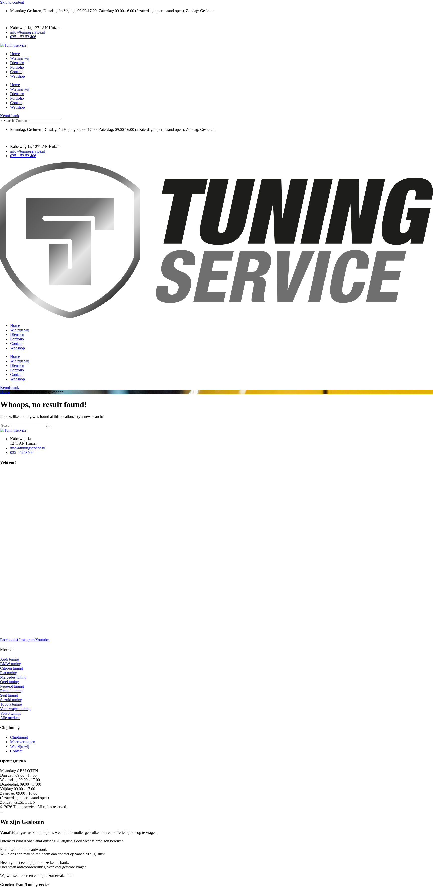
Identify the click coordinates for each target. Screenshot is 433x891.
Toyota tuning (11, 704)
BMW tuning (10, 664)
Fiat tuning (8, 673)
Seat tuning (9, 695)
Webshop (17, 76)
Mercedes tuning (13, 677)
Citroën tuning (11, 668)
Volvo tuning (10, 713)
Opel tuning (9, 682)
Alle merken (10, 718)
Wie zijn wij (19, 58)
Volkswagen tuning (15, 709)
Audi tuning (9, 659)
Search (8, 120)
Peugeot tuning (12, 686)
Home (15, 54)
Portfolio (17, 67)
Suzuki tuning (11, 700)
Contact (16, 72)
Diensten (17, 63)
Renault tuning (11, 691)
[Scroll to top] (2, 812)
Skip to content (12, 2)
